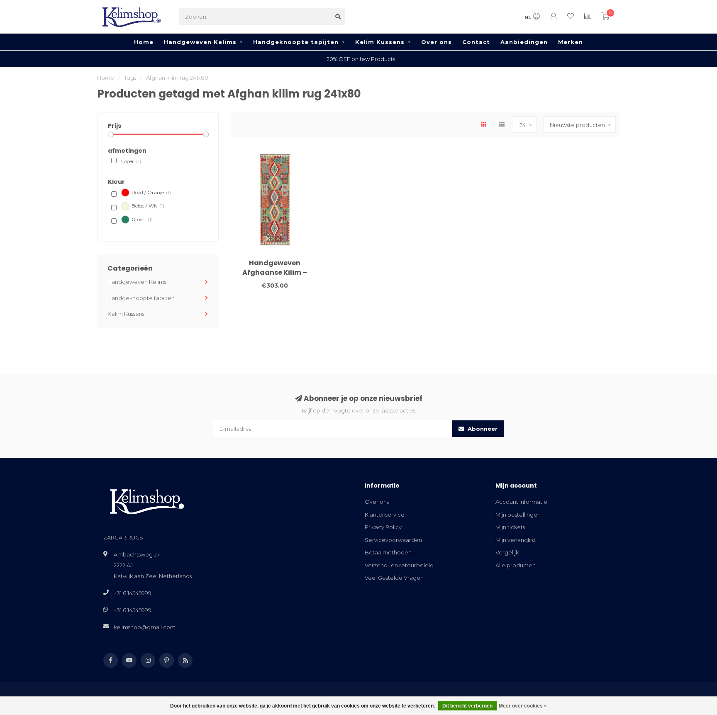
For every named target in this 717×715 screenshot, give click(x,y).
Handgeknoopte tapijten (296, 42)
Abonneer (482, 428)
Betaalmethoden (388, 552)
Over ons (436, 42)
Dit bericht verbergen (467, 706)
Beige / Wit (148, 206)
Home (144, 42)
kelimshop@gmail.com (145, 627)
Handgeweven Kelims (200, 42)
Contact (476, 42)
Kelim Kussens (380, 42)
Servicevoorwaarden (393, 540)
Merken (570, 42)
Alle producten (515, 565)
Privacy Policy (383, 527)
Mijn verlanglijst (515, 540)
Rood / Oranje (151, 192)
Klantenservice (385, 514)
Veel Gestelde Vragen (394, 577)
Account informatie (521, 501)
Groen (142, 219)
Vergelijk (507, 552)
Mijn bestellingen (518, 514)
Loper (131, 161)
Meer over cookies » (523, 706)
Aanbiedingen (524, 42)
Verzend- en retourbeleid (399, 565)
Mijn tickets (510, 527)
